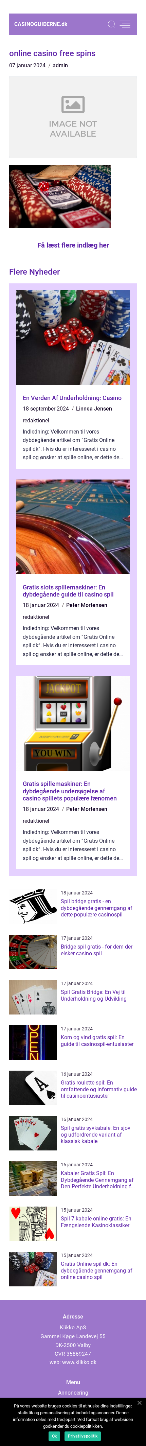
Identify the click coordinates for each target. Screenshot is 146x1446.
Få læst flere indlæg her (73, 245)
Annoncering (73, 1393)
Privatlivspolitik (82, 1436)
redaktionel (36, 420)
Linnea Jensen (94, 408)
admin (60, 65)
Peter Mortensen (86, 605)
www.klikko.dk (79, 1362)
